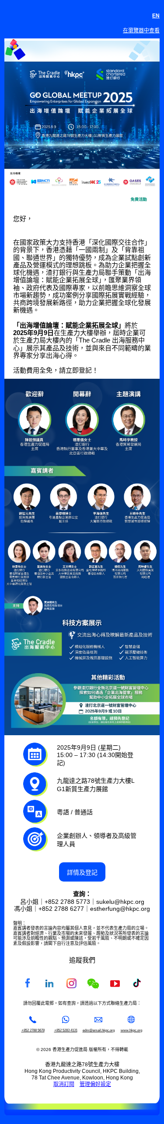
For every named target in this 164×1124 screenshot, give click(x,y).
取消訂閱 (63, 1084)
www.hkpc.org (131, 1030)
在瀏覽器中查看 (141, 31)
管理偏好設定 (95, 1084)
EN (156, 16)
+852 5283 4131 (65, 1030)
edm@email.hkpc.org (99, 1030)
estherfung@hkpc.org (120, 908)
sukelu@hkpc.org (120, 901)
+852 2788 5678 (33, 1030)
